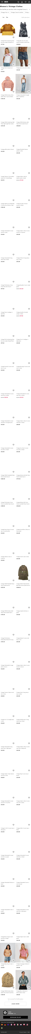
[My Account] (22, 2)
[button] (2, 1025)
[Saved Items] (25, 2)
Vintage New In (5, 12)
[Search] (18, 2)
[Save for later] (13, 37)
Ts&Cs (29, 1032)
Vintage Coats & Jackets (17, 12)
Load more (15, 1004)
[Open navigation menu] (2, 2)
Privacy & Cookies (23, 1032)
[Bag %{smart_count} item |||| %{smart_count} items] (29, 2)
